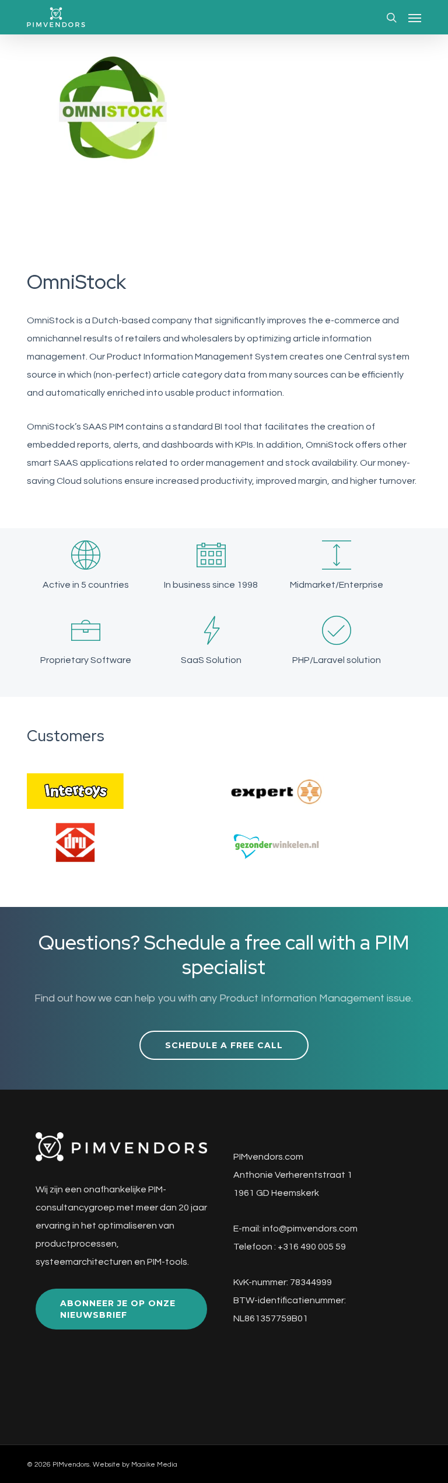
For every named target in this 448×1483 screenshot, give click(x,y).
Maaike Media (154, 1464)
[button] (414, 17)
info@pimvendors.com (310, 1228)
